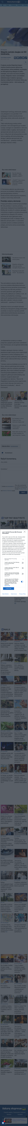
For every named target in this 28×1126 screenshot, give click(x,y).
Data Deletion (5, 594)
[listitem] (14, 559)
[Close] (25, 532)
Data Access (14, 594)
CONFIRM (8, 588)
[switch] (22, 563)
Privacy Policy (22, 594)
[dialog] (14, 563)
